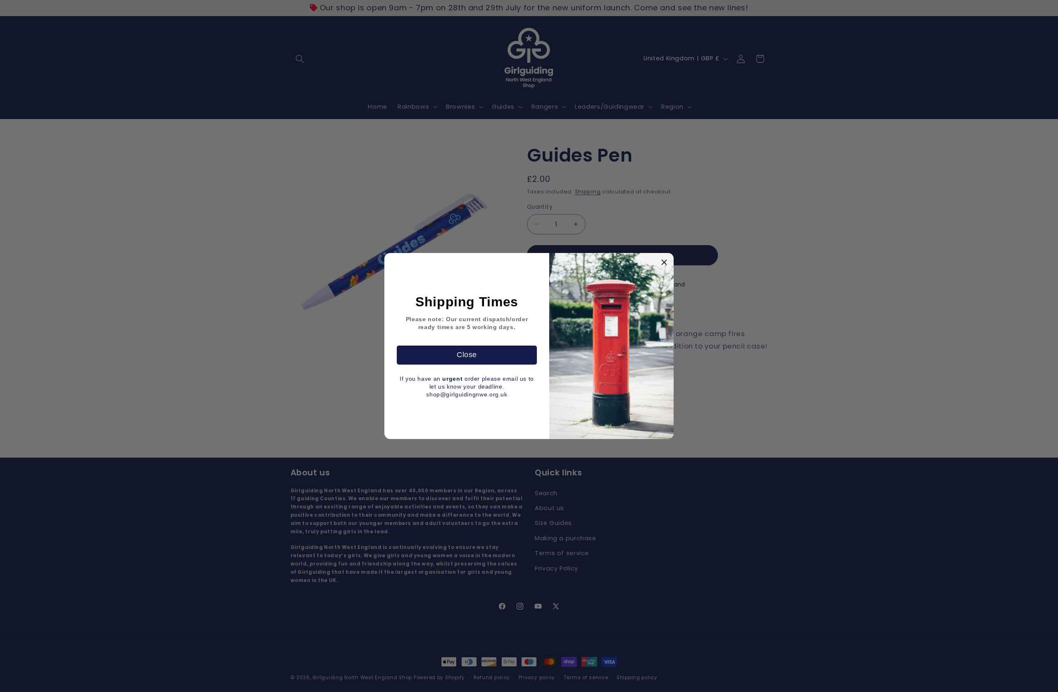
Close (467, 355)
